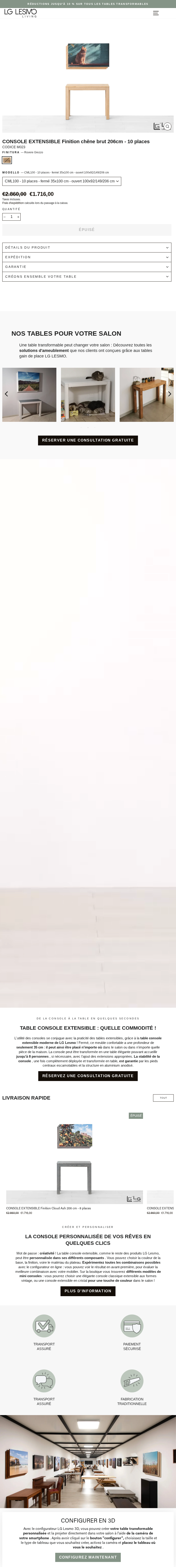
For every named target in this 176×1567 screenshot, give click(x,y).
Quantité (11, 209)
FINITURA (22, 152)
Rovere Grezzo (6, 160)
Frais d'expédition (13, 203)
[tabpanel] (88, 395)
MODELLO (55, 172)
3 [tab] (95, 427)
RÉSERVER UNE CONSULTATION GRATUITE (88, 440)
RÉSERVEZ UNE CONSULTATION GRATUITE (88, 1076)
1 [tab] (81, 427)
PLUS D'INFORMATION (88, 1291)
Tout (163, 1098)
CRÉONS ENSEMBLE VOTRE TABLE (41, 276)
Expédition (18, 257)
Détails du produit (28, 247)
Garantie (16, 267)
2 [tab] (88, 427)
